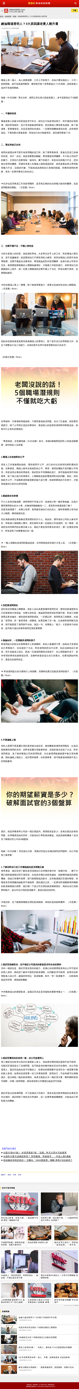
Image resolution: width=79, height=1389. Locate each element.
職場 (14, 16)
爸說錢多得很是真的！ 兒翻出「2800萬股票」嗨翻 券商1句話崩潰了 (38, 1160)
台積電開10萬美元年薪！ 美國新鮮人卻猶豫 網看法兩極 (39, 1301)
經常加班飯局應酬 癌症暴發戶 (66, 1301)
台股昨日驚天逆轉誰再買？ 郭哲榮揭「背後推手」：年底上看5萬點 (37, 1156)
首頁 (1, 16)
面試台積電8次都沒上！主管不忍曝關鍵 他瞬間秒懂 (59, 1276)
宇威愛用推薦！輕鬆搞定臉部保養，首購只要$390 (13, 1243)
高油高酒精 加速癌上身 (38, 1242)
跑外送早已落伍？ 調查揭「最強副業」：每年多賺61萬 (66, 1243)
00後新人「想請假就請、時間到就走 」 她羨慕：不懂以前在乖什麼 (19, 1276)
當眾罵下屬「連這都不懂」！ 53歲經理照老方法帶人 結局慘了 (59, 1219)
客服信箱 (29, 1384)
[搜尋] (74, 5)
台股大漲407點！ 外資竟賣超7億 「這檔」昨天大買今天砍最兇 (35, 1152)
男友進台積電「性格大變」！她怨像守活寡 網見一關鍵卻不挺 (19, 1219)
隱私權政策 (51, 1384)
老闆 (19, 1175)
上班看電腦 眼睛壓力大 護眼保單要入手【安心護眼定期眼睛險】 (13, 1301)
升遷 (14, 1175)
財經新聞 (8, 16)
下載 (74, 10)
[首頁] (39, 3)
